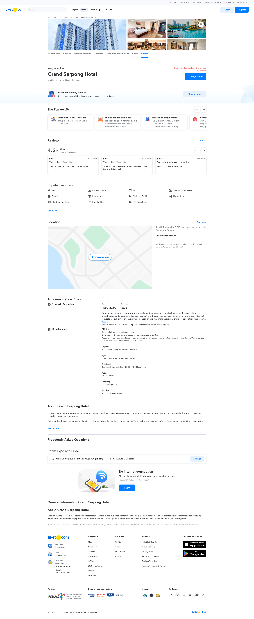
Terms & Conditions (150, 556)
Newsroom (92, 547)
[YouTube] (190, 595)
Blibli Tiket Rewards (213, 2)
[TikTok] (203, 595)
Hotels (117, 547)
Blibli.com (92, 575)
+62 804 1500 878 (63, 566)
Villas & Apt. (120, 552)
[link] (227, 10)
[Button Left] (197, 151)
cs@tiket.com (60, 555)
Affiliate (91, 561)
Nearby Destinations (166, 235)
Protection (92, 571)
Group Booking (148, 547)
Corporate (92, 556)
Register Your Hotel (150, 561)
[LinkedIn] (184, 595)
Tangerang (66, 17)
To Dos (118, 556)
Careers (91, 552)
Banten (56, 17)
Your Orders (229, 2)
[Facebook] (171, 595)
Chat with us (60, 547)
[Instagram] (196, 595)
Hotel (49, 17)
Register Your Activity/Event (153, 566)
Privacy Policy (147, 552)
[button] (100, 257)
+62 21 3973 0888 (63, 573)
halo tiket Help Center (151, 542)
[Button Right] (203, 151)
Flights (118, 542)
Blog (90, 542)
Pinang (75, 17)
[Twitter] (177, 595)
